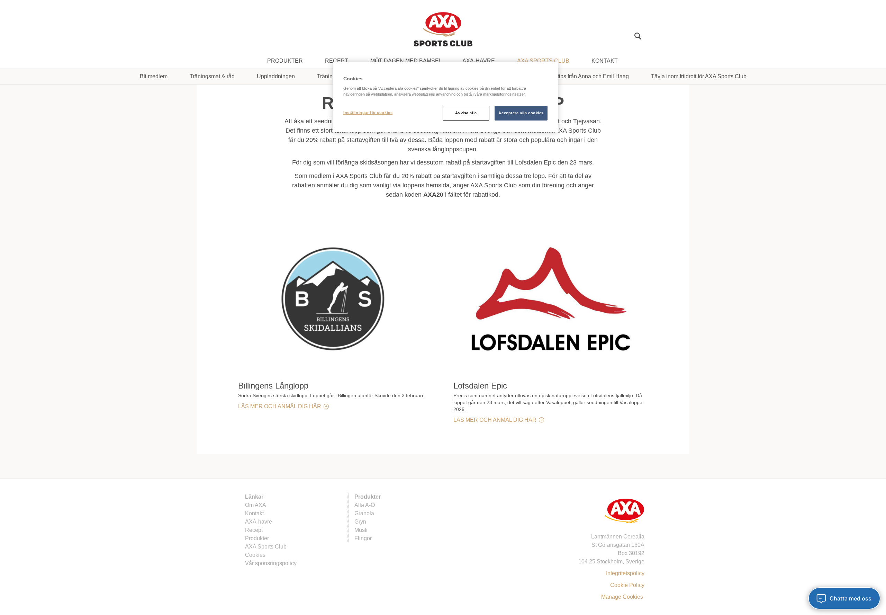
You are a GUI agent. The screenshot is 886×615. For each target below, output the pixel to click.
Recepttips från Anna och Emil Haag (584, 76)
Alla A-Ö (364, 505)
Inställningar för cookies (367, 112)
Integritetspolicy (625, 573)
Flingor (363, 538)
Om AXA (255, 505)
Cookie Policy (627, 585)
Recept (336, 61)
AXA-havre (478, 61)
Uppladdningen (276, 76)
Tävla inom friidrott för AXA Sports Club (699, 76)
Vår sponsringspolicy (271, 563)
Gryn (360, 522)
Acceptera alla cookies (521, 113)
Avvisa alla (466, 113)
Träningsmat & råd (212, 76)
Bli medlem (154, 76)
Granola (364, 513)
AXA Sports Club (543, 61)
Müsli (361, 530)
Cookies (255, 555)
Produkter (285, 61)
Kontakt (604, 61)
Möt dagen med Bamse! (405, 61)
